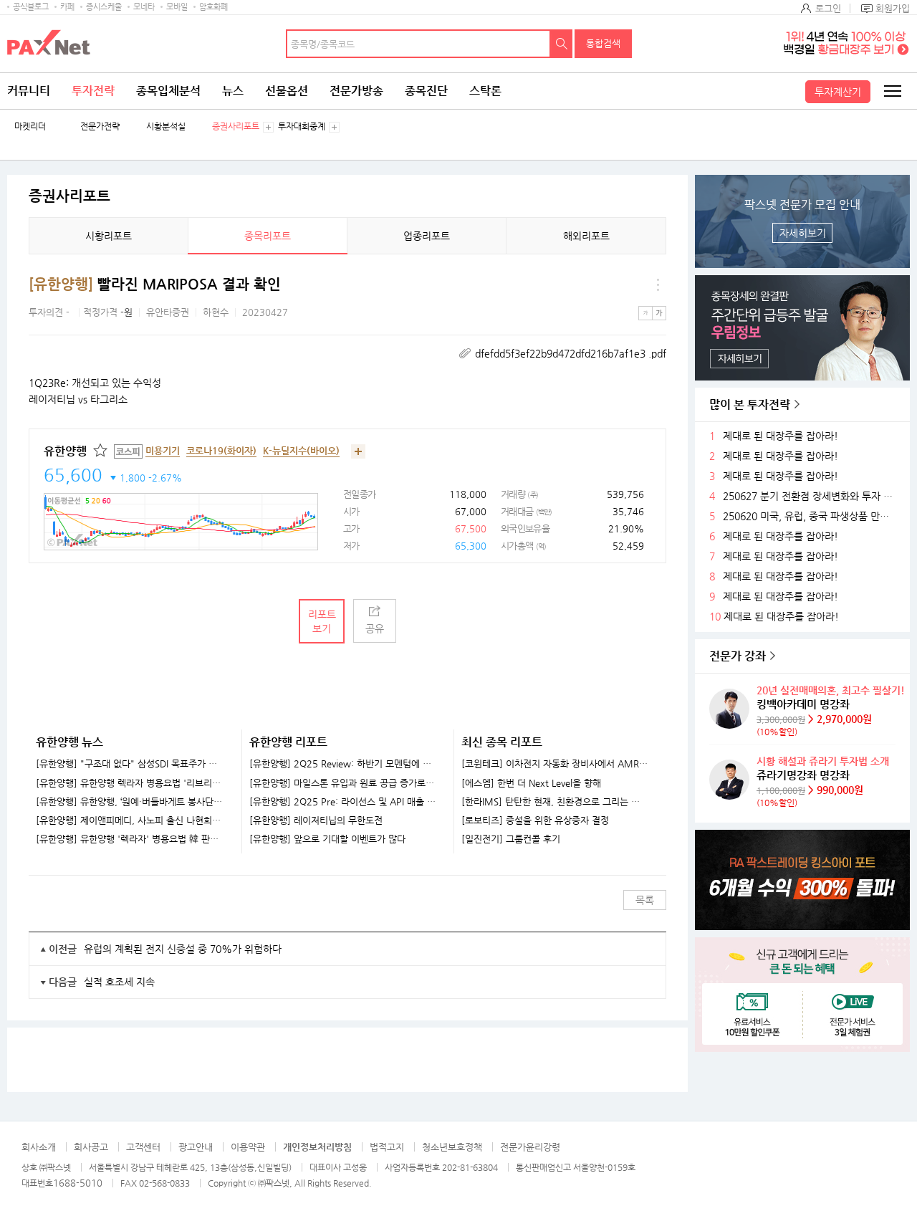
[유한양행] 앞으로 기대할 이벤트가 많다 (327, 839)
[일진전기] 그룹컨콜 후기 (510, 839)
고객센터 (143, 1146)
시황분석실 (166, 126)
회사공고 (91, 1146)
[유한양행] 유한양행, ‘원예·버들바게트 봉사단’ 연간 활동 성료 (130, 802)
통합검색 (603, 43)
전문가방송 (356, 90)
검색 (561, 43)
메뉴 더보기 (657, 284)
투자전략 (93, 90)
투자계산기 (838, 91)
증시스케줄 (104, 7)
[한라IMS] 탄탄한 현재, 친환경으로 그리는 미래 (554, 802)
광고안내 (195, 1146)
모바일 (177, 7)
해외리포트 (586, 235)
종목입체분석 (168, 90)
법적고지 (387, 1146)
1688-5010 (77, 1182)
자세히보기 (802, 233)
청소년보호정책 (452, 1146)
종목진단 (426, 90)
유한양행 (65, 451)
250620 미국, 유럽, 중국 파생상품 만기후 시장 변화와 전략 (811, 516)
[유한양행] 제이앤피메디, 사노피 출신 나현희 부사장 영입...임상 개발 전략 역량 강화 (130, 820)
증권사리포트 (235, 126)
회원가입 (892, 8)
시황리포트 (108, 235)
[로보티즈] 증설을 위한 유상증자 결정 (535, 820)
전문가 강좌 (737, 656)
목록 (644, 900)
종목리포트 (267, 235)
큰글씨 (659, 313)
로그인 (828, 8)
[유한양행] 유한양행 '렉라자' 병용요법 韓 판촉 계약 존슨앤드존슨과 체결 (130, 839)
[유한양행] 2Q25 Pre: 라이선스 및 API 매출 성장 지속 (342, 802)
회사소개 (38, 1146)
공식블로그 (31, 7)
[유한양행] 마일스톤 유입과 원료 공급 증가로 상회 (342, 783)
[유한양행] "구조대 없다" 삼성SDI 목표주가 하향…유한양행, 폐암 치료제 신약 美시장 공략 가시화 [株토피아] (130, 764)
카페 (67, 7)
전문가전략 (100, 126)
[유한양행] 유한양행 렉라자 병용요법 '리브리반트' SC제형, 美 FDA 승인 (130, 783)
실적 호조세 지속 (119, 982)
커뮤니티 (28, 90)
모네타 (144, 7)
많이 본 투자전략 (749, 404)
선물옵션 (286, 90)
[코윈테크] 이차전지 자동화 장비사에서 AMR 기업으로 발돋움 (554, 764)
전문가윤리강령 (530, 1146)
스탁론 (485, 90)
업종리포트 (426, 235)
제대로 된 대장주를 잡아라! (780, 436)
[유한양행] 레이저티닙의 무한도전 (316, 820)
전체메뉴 (892, 91)
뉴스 (233, 90)
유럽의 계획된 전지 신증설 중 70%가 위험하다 (183, 949)
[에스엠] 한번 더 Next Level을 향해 (531, 783)
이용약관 (248, 1146)
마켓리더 (30, 126)
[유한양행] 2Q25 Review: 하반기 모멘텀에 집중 (342, 764)
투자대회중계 (301, 126)
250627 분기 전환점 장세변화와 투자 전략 (811, 496)
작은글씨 (645, 313)
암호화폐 (213, 7)
